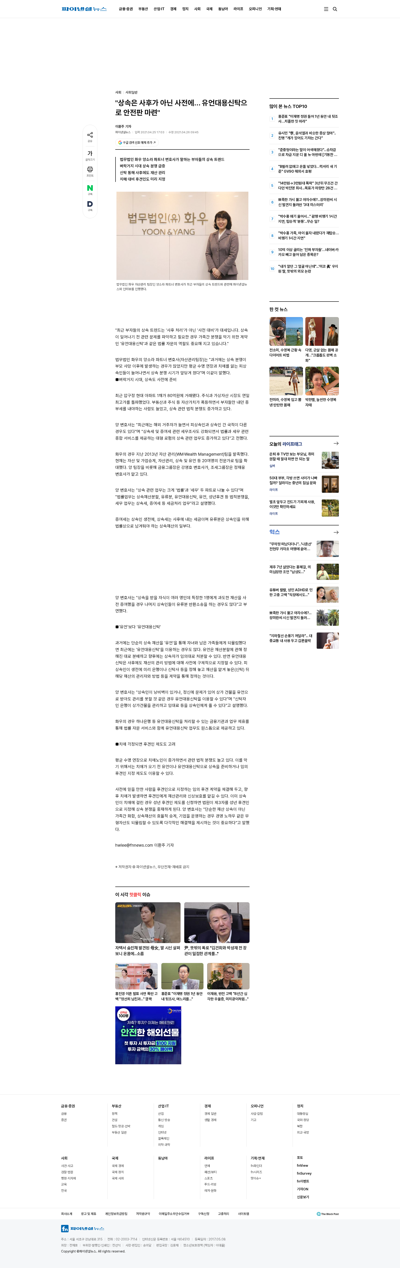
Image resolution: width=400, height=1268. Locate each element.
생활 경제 (210, 1120)
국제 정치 (118, 1172)
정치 (185, 9)
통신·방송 (164, 1120)
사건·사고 (67, 1166)
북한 (300, 1126)
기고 (253, 1120)
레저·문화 (210, 1190)
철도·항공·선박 (121, 1126)
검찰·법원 (67, 1172)
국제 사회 (118, 1178)
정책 (114, 1113)
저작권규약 (143, 1214)
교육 (64, 1184)
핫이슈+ (256, 1178)
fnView (302, 1165)
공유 (90, 141)
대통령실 (302, 1113)
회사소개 (66, 1214)
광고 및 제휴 (88, 1214)
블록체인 (163, 1138)
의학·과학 (164, 1145)
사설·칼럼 (257, 1113)
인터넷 (162, 1132)
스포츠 (208, 1178)
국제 (209, 9)
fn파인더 (256, 1166)
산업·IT (159, 9)
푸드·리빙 (210, 1184)
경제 (173, 9)
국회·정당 (303, 1120)
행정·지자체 (68, 1178)
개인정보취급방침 (116, 1214)
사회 (197, 9)
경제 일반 (210, 1113)
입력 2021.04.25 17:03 (149, 132)
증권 (64, 1120)
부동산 (143, 9)
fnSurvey (304, 1173)
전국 (64, 1190)
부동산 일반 (119, 1132)
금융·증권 (126, 9)
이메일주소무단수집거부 (174, 1214)
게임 (161, 1126)
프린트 (90, 175)
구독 (90, 194)
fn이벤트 (303, 1181)
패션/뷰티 (210, 1172)
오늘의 (285, 444)
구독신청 (203, 1214)
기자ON (302, 1189)
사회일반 (131, 92)
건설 (114, 1120)
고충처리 (223, 1214)
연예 (207, 1166)
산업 (161, 1113)
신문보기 (303, 1197)
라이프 (238, 9)
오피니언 (255, 9)
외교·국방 (303, 1132)
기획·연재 (274, 9)
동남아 (223, 9)
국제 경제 (118, 1166)
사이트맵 (243, 1214)
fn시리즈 (256, 1172)
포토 (300, 1158)
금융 (64, 1113)
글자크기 (90, 159)
